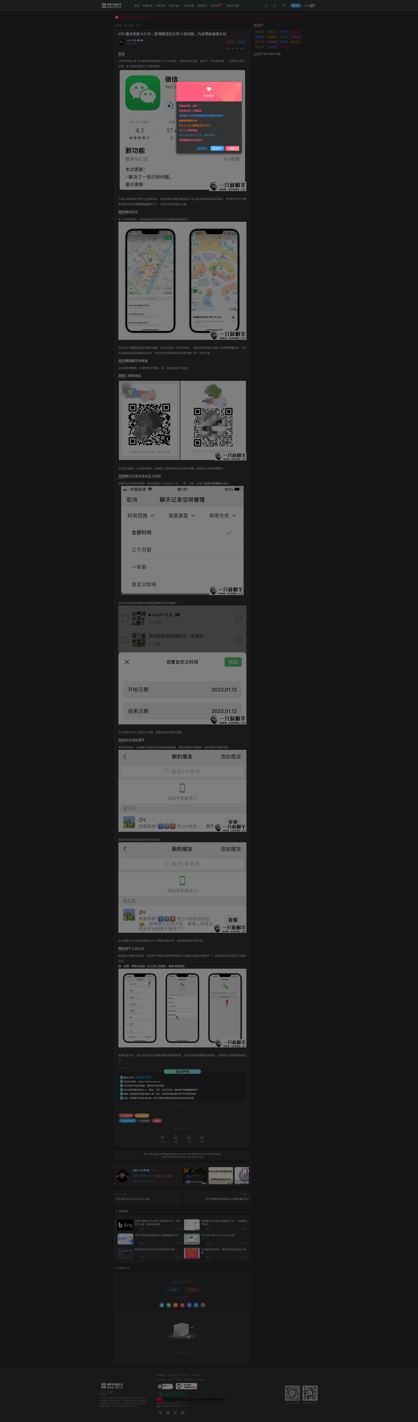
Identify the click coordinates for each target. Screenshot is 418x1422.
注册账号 (232, 148)
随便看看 (202, 148)
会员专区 (217, 148)
